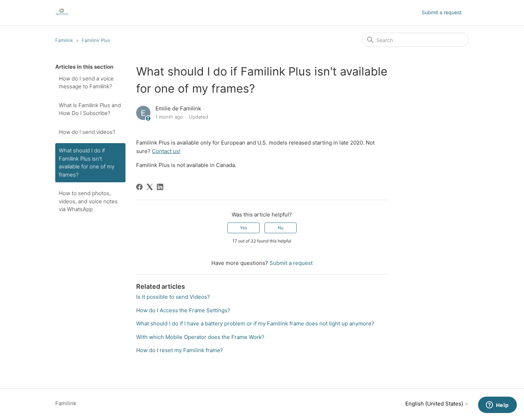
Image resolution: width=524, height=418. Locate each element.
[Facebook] (139, 187)
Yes (243, 227)
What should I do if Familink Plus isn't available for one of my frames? (86, 162)
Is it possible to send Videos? (173, 296)
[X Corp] (150, 187)
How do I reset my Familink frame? (179, 350)
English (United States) (434, 404)
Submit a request (442, 12)
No (280, 227)
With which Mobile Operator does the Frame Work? (200, 337)
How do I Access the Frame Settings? (183, 310)
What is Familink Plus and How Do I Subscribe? (90, 109)
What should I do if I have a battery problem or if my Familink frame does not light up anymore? (255, 323)
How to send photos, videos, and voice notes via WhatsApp (88, 201)
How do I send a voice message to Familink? (86, 82)
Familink (64, 40)
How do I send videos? (87, 132)
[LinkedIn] (160, 187)
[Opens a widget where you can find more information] (497, 405)
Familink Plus (96, 40)
